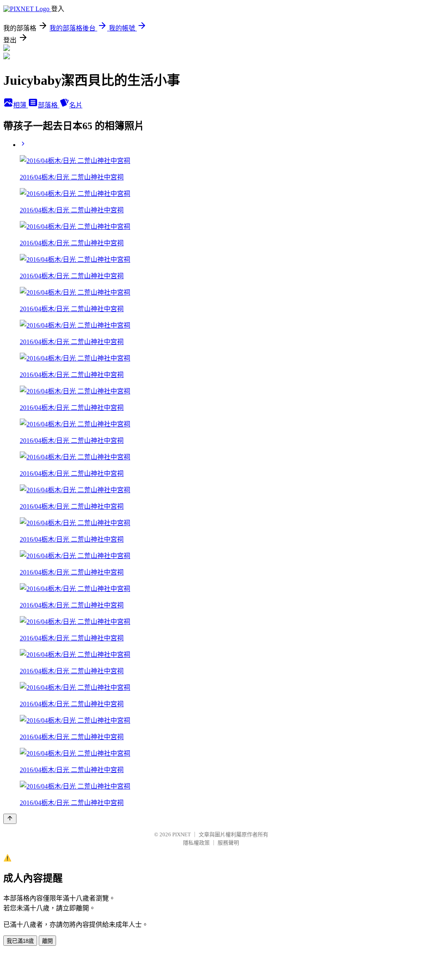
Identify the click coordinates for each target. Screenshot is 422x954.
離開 (47, 941)
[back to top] (9, 819)
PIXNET (181, 834)
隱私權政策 (196, 843)
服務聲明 (228, 843)
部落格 (48, 105)
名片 (75, 105)
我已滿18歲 (20, 941)
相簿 (20, 105)
